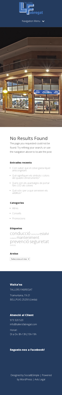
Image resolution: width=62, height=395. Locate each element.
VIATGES (13, 245)
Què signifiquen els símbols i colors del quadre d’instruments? (30, 177)
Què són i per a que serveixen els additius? (30, 192)
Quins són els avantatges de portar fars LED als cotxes (31, 184)
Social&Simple (31, 375)
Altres (15, 208)
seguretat (39, 241)
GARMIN (13, 238)
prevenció (19, 241)
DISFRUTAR (35, 234)
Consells (16, 213)
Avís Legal (40, 379)
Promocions (18, 218)
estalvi (44, 233)
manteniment (28, 237)
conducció (20, 233)
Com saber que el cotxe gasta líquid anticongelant (31, 169)
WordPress (26, 379)
